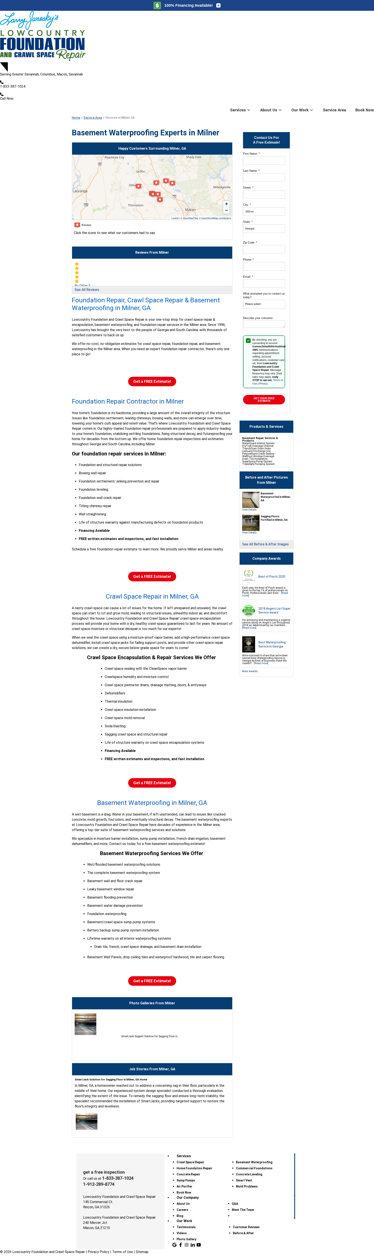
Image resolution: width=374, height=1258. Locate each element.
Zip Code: (250, 242)
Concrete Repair (188, 1174)
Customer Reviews (246, 1227)
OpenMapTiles (190, 218)
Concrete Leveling (249, 1174)
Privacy (263, 383)
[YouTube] (198, 1244)
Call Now (6, 98)
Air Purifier (184, 1186)
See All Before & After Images (265, 544)
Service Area (334, 110)
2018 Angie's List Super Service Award (274, 610)
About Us (268, 110)
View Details (249, 509)
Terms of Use (122, 1252)
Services (238, 110)
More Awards (250, 671)
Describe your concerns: (258, 318)
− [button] (226, 210)
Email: (248, 276)
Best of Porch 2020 (271, 576)
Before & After (243, 1233)
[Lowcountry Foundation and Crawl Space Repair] (187, 36)
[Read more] (249, 627)
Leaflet (175, 218)
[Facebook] (180, 1244)
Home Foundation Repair (194, 1168)
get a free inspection (104, 1172)
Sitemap (142, 1252)
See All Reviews (87, 290)
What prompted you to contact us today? (264, 295)
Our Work (300, 110)
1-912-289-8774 (98, 1184)
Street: (248, 187)
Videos (182, 1233)
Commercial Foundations (254, 1168)
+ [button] (226, 204)
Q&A (235, 1203)
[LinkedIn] (192, 1244)
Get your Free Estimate (264, 399)
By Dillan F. (83, 286)
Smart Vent (244, 1180)
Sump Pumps (186, 1180)
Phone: (248, 259)
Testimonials (186, 1227)
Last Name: (251, 170)
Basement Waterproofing (254, 1162)
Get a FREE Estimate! (152, 381)
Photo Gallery (186, 1239)
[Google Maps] (174, 1244)
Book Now (364, 110)
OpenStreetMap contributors (216, 218)
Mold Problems (247, 1186)
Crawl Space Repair (190, 1162)
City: (247, 204)
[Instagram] (186, 1244)
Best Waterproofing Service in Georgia (272, 644)
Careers (182, 1210)
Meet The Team (243, 1210)
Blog (180, 1216)
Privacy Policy (98, 1252)
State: (248, 221)
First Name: (251, 153)
